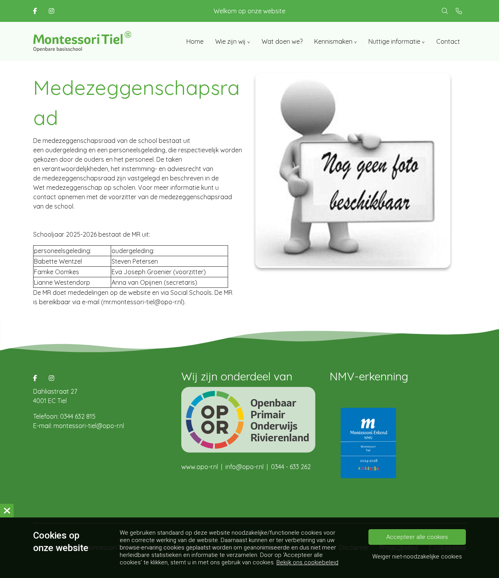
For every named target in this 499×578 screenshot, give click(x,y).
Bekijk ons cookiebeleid (307, 562)
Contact (448, 41)
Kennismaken (333, 41)
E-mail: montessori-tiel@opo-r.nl (78, 426)
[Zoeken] (445, 11)
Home (194, 41)
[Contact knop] (459, 11)
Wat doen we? (282, 41)
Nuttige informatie (394, 41)
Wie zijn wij (230, 41)
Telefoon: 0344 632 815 (64, 416)
